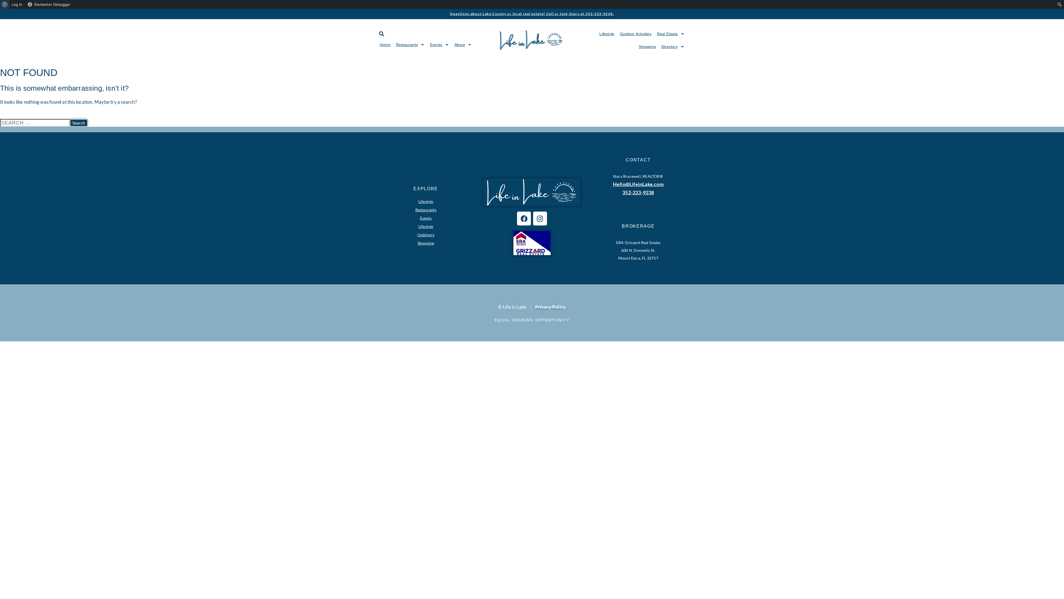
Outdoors (425, 234)
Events (426, 218)
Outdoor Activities (635, 34)
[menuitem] (5, 4)
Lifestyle (606, 34)
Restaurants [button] (407, 44)
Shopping (647, 46)
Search (78, 122)
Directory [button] (669, 46)
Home (385, 44)
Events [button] (436, 44)
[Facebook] (524, 218)
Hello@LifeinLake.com (638, 184)
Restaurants (425, 209)
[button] (381, 33)
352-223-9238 (638, 192)
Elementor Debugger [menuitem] (52, 4)
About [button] (459, 44)
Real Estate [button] (667, 34)
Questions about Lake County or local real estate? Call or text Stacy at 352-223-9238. (532, 14)
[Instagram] (540, 218)
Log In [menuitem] (17, 4)
